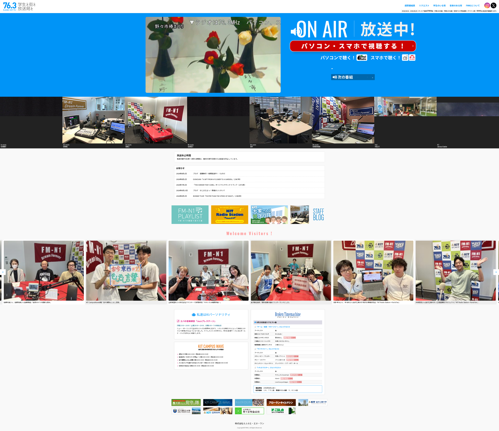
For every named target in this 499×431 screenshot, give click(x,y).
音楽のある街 (456, 5)
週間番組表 (410, 5)
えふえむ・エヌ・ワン (19, 6)
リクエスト (424, 5)
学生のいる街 (439, 5)
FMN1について (473, 5)
